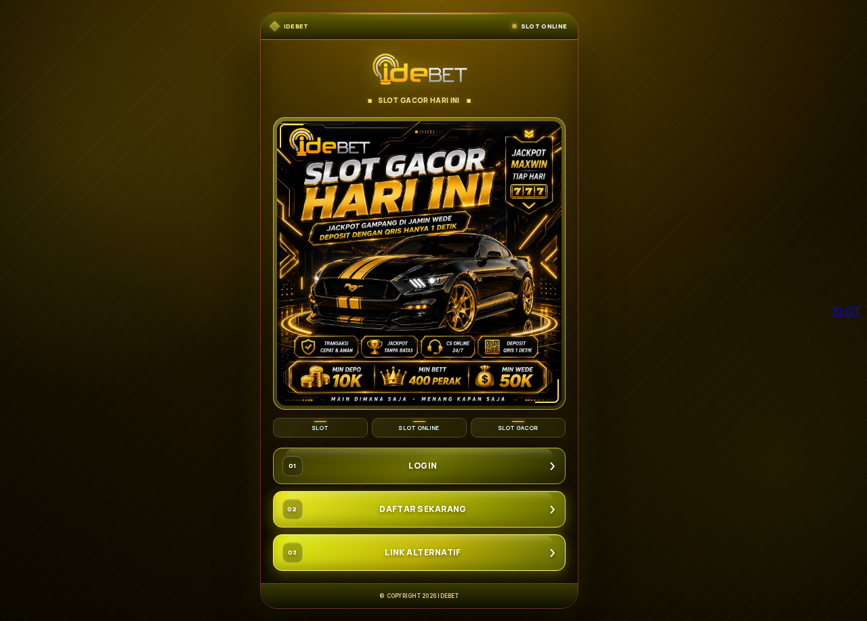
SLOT (846, 311)
